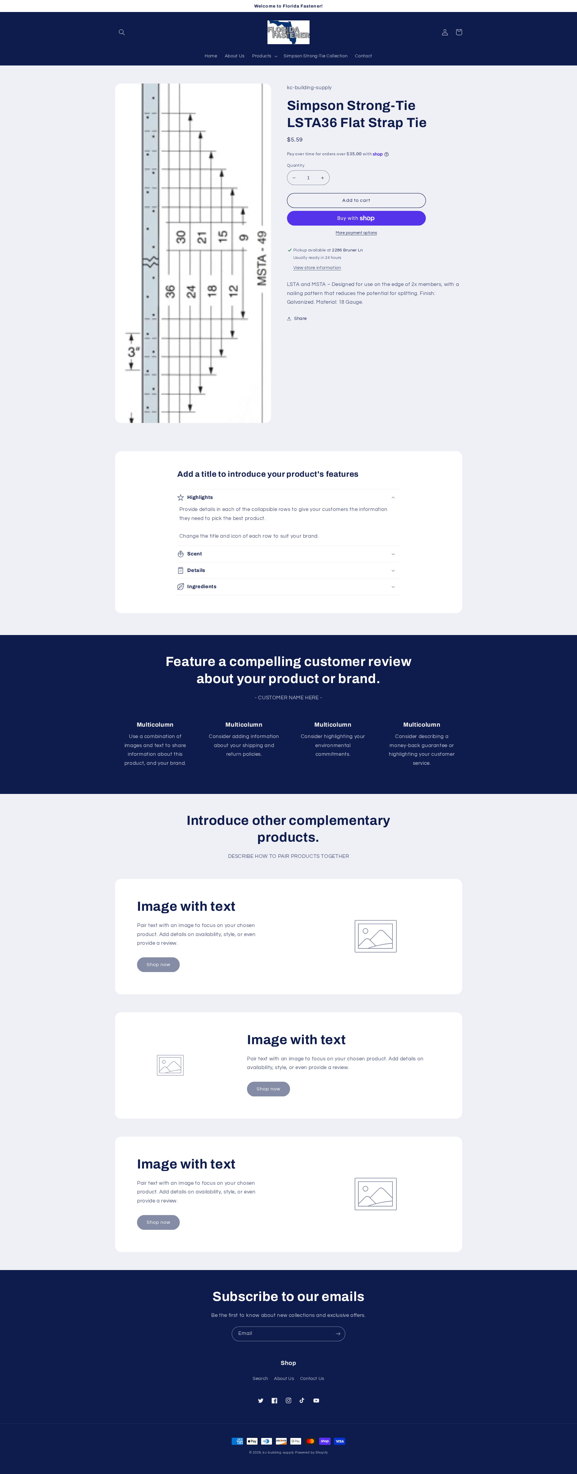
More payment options (356, 233)
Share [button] (300, 318)
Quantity (295, 165)
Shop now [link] (158, 964)
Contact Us (312, 1378)
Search (260, 1378)
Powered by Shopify (311, 1452)
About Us (284, 1378)
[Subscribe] (338, 1334)
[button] (122, 32)
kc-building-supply (278, 1452)
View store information (317, 268)
